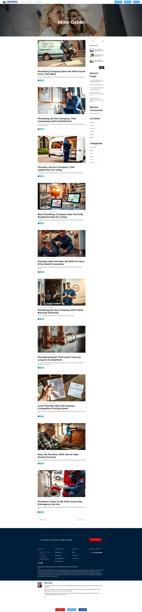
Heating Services (58, 555)
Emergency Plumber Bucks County (99, 55)
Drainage (91, 150)
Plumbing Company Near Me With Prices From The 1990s (61, 72)
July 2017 (92, 131)
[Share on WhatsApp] (43, 80)
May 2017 (92, 134)
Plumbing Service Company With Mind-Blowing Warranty (61, 311)
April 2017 (92, 137)
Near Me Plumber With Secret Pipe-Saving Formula (58, 455)
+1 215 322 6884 (43, 554)
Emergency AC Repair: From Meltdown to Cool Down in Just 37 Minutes (96, 100)
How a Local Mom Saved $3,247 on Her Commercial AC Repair (99, 61)
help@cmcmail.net (43, 556)
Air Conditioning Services (60, 558)
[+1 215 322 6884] (38, 554)
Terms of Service (75, 558)
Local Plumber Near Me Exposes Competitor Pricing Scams (56, 407)
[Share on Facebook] (38, 80)
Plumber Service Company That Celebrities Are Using (56, 168)
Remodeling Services (59, 561)
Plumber (39, 68)
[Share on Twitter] (41, 80)
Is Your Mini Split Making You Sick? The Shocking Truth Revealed (99, 50)
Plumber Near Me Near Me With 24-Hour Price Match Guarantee (61, 262)
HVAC (91, 153)
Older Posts (80, 519)
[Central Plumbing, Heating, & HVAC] (38, 552)
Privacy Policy (75, 555)
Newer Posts (43, 519)
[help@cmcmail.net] (38, 556)
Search (101, 67)
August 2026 (92, 122)
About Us (74, 552)
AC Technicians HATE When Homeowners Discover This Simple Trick (97, 94)
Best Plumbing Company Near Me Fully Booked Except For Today (60, 215)
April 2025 (92, 125)
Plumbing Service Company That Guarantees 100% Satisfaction (57, 120)
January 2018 (92, 128)
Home (68, 18)
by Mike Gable (52, 68)
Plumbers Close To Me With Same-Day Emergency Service (60, 503)
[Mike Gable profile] (45, 597)
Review (91, 159)
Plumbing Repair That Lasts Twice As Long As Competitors (59, 358)
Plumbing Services (58, 552)
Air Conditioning (93, 147)
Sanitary (91, 162)
